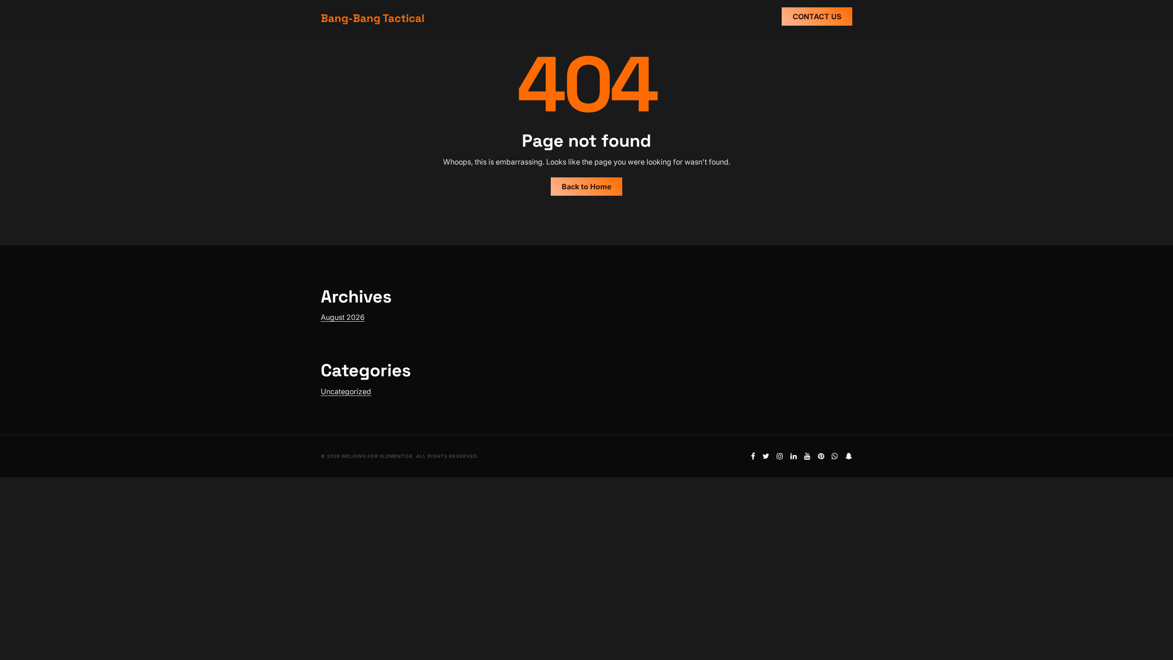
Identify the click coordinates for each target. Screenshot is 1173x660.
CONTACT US (817, 16)
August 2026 (343, 317)
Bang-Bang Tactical (372, 18)
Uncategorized (346, 391)
